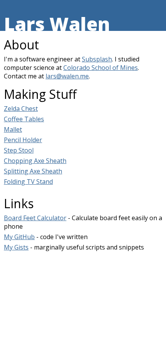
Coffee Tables (24, 119)
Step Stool (19, 150)
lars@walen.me (67, 76)
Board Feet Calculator (35, 218)
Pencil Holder (23, 140)
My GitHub (19, 237)
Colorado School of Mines (100, 67)
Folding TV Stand (28, 181)
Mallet (13, 129)
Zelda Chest (21, 108)
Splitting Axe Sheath (33, 171)
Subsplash (97, 59)
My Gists (16, 247)
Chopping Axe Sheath (35, 160)
